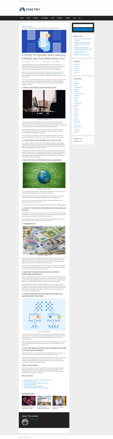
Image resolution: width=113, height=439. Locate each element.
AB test (51, 343)
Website (76, 132)
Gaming (68, 18)
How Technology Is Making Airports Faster (43, 407)
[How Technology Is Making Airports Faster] (44, 401)
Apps (52, 18)
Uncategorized (78, 126)
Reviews (35, 18)
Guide (75, 99)
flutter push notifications (59, 72)
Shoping (76, 116)
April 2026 (76, 72)
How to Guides (78, 103)
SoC (80, 18)
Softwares (44, 18)
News (28, 18)
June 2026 (76, 68)
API (37, 357)
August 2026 (77, 64)
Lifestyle (76, 109)
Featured (76, 89)
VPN (74, 18)
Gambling (76, 95)
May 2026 (76, 70)
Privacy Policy (31, 1)
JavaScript (24, 126)
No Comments (56, 61)
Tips (75, 124)
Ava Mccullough (27, 61)
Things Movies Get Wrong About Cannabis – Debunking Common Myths (82, 44)
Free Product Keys (78, 93)
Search (83, 29)
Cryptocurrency (78, 87)
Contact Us (38, 1)
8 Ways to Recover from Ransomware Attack (28, 407)
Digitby (20, 437)
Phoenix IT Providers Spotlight (81, 55)
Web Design (77, 130)
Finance (76, 91)
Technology (47, 61)
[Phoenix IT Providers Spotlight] (59, 401)
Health (76, 101)
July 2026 (76, 66)
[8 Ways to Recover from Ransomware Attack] (29, 401)
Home (22, 18)
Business (76, 83)
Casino (76, 85)
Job (75, 107)
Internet (59, 18)
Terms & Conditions (23, 1)
